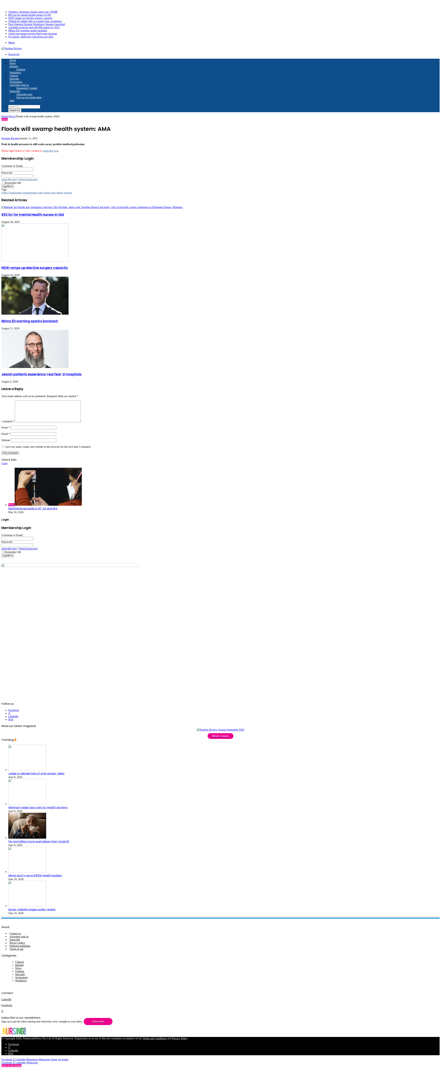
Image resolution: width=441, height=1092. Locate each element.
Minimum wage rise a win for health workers (38, 807)
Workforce (15, 72)
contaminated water (32, 192)
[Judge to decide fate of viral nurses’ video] (27, 769)
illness (60, 192)
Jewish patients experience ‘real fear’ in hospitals (41, 374)
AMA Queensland (11, 192)
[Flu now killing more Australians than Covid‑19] (27, 837)
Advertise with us (19, 85)
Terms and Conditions (155, 1038)
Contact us (15, 933)
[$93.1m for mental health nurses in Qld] (92, 207)
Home (4, 116)
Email (5, 433)
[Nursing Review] (11, 48)
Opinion (20, 69)
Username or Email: (12, 165)
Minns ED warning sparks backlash (27, 30)
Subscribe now (24, 94)
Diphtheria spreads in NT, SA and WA (32, 509)
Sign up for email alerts (29, 97)
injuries (68, 192)
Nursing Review (10, 138)
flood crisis (50, 192)
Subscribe (14, 91)
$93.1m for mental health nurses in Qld (29, 14)
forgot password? (28, 179)
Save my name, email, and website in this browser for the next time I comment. (48, 446)
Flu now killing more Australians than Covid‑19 (38, 841)
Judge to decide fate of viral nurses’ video (36, 773)
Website (5, 440)
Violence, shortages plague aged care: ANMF (33, 11)
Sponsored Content (26, 88)
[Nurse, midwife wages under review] (27, 905)
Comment (7, 421)
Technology (15, 81)
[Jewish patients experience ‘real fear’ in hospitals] (35, 367)
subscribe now (50, 150)
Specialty (14, 78)
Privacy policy (17, 942)
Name (5, 427)
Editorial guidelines (19, 945)
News (12, 63)
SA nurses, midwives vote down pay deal (30, 36)
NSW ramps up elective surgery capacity (30, 18)
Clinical (13, 75)
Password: (7, 172)
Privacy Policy (180, 1038)
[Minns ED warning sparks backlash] (35, 313)
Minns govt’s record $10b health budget (35, 875)
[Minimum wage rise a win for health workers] (27, 803)
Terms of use (16, 949)
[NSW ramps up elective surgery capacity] (35, 260)
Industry (13, 66)
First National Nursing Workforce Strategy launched (36, 24)
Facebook (7, 1005)
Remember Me (13, 182)
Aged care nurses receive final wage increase (32, 33)
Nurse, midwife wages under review (31, 909)
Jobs (11, 100)
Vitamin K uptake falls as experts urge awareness (34, 21)
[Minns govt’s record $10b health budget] (27, 871)
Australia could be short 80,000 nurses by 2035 (34, 27)
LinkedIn (6, 999)
